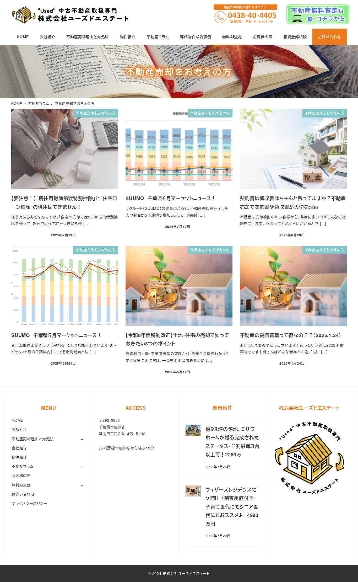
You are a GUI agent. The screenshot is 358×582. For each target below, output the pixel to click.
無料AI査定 (21, 485)
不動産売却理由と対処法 (33, 438)
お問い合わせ (23, 494)
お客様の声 (21, 475)
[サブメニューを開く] (82, 439)
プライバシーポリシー (29, 503)
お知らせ (19, 429)
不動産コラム (23, 466)
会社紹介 (19, 448)
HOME (17, 420)
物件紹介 (19, 457)
